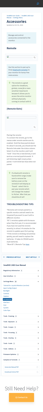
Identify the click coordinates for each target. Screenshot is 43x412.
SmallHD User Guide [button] (10, 1)
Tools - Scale (8, 343)
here (27, 244)
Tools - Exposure (10, 322)
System (5, 308)
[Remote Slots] (14, 109)
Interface (6, 302)
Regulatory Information (12, 270)
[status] (21, 38)
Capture (6, 296)
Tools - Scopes (9, 327)
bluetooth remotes (20, 70)
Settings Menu (18, 18)
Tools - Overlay (9, 338)
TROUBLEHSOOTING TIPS (20, 204)
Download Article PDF (12, 372)
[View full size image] (21, 57)
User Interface (9, 276)
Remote (11, 48)
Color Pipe (6, 310)
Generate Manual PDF (12, 367)
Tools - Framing (9, 316)
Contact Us (22, 397)
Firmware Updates (10, 354)
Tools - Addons (9, 349)
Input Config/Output (10, 288)
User (5, 305)
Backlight (6, 291)
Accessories (16, 21)
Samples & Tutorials (11, 360)
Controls (6, 293)
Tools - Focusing (10, 332)
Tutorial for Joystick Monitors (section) (16, 285)
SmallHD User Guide (13, 16)
